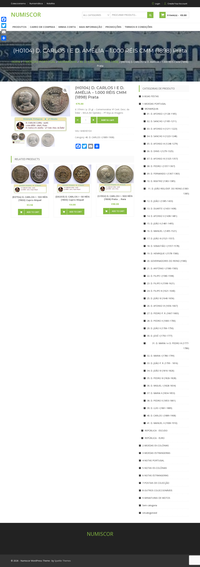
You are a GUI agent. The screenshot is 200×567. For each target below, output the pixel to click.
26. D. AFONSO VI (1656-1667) (162, 305)
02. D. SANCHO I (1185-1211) (162, 121)
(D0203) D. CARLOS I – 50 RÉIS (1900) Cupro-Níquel (72, 198)
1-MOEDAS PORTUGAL (39, 62)
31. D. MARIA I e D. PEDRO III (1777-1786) (170, 346)
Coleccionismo (18, 3)
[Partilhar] (4, 38)
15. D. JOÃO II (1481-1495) (160, 223)
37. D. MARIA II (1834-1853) (161, 393)
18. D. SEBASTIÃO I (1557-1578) (163, 245)
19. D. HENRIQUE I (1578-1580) (163, 253)
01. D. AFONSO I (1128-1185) (162, 113)
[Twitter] (4, 25)
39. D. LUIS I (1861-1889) (159, 408)
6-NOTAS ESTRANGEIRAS (155, 475)
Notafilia (51, 3)
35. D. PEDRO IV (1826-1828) (161, 378)
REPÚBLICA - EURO (155, 438)
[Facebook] (4, 19)
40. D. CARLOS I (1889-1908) (99, 62)
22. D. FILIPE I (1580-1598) (160, 275)
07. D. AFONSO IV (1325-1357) (162, 158)
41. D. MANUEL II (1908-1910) (162, 423)
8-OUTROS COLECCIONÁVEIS (157, 490)
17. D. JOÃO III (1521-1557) (160, 238)
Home (16, 62)
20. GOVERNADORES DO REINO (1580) (167, 260)
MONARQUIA (67, 62)
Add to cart (107, 119)
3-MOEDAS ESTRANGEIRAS (156, 452)
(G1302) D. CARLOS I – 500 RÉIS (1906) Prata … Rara (115, 198)
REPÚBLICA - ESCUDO (156, 430)
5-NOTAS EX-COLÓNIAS (154, 467)
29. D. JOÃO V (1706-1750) (160, 328)
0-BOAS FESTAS (150, 96)
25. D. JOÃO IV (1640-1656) (160, 298)
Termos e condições (138, 27)
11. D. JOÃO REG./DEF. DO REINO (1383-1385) (168, 191)
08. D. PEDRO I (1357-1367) (161, 166)
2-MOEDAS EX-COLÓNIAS (155, 445)
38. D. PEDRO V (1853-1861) (161, 400)
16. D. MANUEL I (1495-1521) (162, 230)
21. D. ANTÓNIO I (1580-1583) (162, 268)
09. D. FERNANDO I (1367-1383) (163, 173)
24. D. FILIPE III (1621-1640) (161, 290)
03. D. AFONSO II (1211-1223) (162, 128)
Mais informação (90, 27)
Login (157, 3)
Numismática (36, 3)
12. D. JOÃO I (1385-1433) (160, 201)
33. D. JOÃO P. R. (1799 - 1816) (162, 363)
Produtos (19, 27)
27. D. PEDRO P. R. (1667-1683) (163, 313)
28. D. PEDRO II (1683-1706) (161, 320)
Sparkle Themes (63, 560)
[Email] (4, 32)
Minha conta (67, 27)
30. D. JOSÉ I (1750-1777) (159, 335)
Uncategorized (149, 512)
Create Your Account (177, 3)
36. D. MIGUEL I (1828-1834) (161, 385)
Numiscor (26, 14)
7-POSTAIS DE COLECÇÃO (155, 482)
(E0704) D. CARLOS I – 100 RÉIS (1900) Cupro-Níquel (30, 199)
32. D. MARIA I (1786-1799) (160, 355)
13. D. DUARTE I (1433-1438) (161, 208)
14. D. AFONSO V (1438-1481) (162, 216)
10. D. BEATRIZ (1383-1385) (161, 181)
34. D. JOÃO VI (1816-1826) (160, 370)
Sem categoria (149, 505)
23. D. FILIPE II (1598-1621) (161, 283)
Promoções (113, 27)
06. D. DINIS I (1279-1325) (160, 151)
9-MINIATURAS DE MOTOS (156, 497)
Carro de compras (42, 27)
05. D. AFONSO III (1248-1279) (162, 143)
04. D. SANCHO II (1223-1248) (162, 136)
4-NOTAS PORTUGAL (153, 460)
